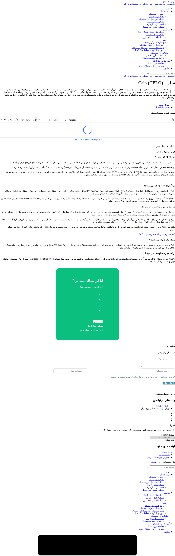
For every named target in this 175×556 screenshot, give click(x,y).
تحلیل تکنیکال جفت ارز (153, 37)
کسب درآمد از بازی (155, 24)
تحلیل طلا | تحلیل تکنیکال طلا (151, 32)
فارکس (166, 29)
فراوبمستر (155, 462)
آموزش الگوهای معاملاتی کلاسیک (149, 50)
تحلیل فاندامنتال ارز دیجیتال (151, 19)
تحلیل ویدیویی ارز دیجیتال (153, 27)
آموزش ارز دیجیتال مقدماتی (151, 45)
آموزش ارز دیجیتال (161, 60)
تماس (167, 68)
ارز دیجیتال (165, 11)
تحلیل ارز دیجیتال (156, 16)
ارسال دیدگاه (169, 383)
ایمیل (168, 435)
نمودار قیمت (164, 105)
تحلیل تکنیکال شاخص (154, 34)
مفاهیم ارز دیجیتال (155, 63)
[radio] (84, 293)
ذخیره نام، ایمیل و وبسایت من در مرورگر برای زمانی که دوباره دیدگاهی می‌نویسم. (141, 377)
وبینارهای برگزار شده (154, 42)
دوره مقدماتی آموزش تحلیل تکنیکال (148, 47)
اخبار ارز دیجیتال (156, 14)
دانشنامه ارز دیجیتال (160, 53)
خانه (168, 9)
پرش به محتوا (169, 1)
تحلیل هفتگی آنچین (155, 21)
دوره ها (166, 40)
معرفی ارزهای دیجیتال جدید (151, 66)
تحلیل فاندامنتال (162, 107)
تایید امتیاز (98, 321)
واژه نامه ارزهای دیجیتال (153, 58)
